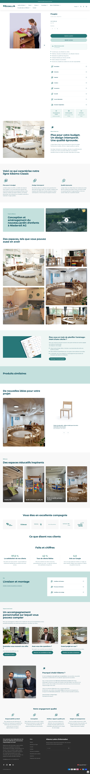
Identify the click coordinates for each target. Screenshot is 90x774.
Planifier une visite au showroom (71, 652)
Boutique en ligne (34, 744)
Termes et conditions (34, 751)
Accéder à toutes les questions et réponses (12, 585)
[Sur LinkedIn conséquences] (13, 765)
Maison (31, 742)
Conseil (31, 746)
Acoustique (43, 5)
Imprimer (32, 756)
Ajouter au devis (69, 40)
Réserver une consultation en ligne (42, 652)
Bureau (36, 5)
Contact (34, 7)
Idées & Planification (54, 5)
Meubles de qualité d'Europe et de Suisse (45, 1)
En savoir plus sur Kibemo (23, 7)
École (30, 5)
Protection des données (35, 758)
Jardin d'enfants (21, 5)
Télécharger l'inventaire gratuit (57, 358)
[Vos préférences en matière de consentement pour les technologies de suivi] (88, 772)
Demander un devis (9, 654)
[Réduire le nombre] (52, 28)
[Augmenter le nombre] (57, 28)
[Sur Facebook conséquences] (4, 765)
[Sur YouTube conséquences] (10, 765)
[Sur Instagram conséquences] (7, 765)
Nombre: (52, 25)
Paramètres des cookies (35, 753)
